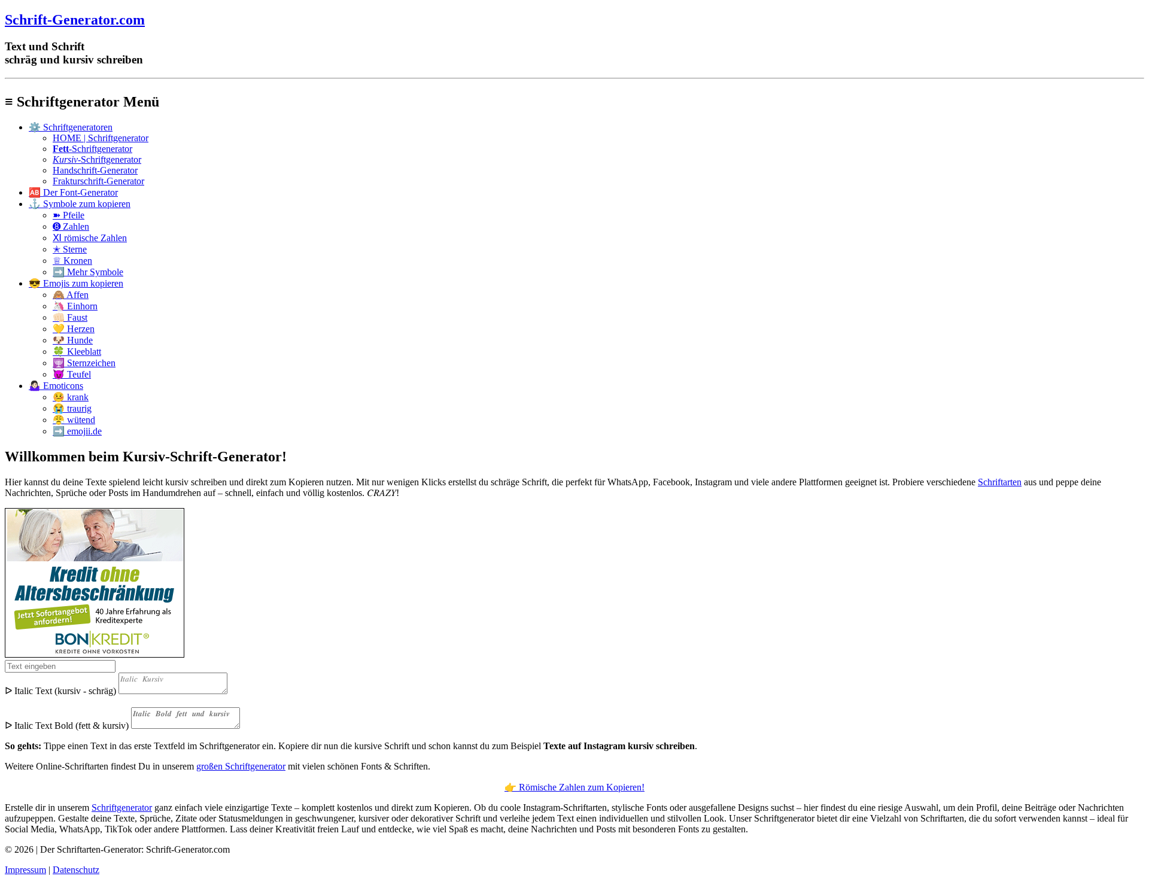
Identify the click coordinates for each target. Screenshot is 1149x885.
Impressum (25, 870)
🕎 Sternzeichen (84, 363)
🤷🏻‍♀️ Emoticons (56, 386)
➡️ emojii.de (77, 431)
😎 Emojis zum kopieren (76, 283)
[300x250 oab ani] (94, 654)
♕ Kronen (72, 261)
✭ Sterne (70, 249)
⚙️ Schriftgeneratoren (71, 127)
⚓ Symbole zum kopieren (79, 204)
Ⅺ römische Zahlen (90, 238)
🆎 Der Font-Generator (73, 192)
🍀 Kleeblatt (77, 351)
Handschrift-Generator (95, 170)
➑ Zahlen (71, 226)
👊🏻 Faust (70, 317)
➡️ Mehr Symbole (88, 272)
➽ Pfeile (68, 215)
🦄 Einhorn (75, 306)
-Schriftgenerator (92, 149)
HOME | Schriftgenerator (100, 138)
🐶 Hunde (73, 340)
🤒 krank (71, 397)
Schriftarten (1000, 482)
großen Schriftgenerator (240, 766)
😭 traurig (72, 408)
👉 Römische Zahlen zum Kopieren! (574, 787)
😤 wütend (74, 420)
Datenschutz (76, 870)
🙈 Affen (71, 295)
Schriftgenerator (122, 807)
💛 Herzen (74, 329)
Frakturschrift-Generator (98, 181)
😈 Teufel (72, 374)
